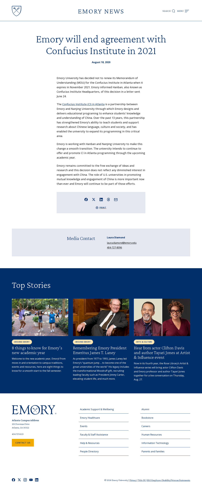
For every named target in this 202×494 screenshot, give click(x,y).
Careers (146, 426)
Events (83, 426)
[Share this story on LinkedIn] (101, 199)
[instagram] (25, 480)
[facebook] (13, 480)
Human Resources (152, 434)
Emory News (101, 11)
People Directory (89, 451)
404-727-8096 (114, 247)
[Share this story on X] (93, 199)
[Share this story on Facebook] (86, 199)
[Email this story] (115, 199)
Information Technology (155, 443)
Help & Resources (90, 443)
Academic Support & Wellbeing (97, 409)
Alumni (145, 409)
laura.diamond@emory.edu (121, 242)
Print (103, 207)
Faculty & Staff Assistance (94, 434)
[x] (19, 480)
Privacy (133, 480)
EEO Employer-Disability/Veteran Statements (168, 480)
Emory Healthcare (90, 417)
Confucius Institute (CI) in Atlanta (83, 104)
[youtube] (31, 480)
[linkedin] (36, 480)
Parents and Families (153, 451)
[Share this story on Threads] (108, 199)
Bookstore (147, 417)
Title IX (142, 480)
